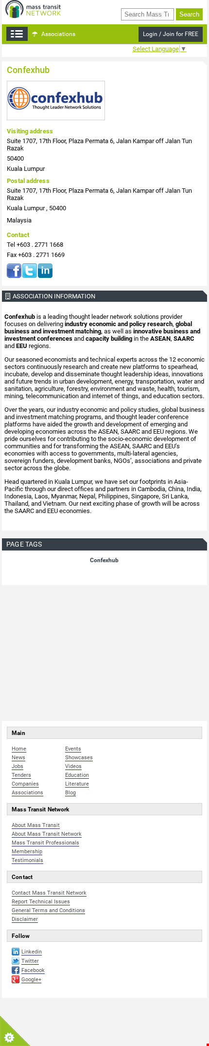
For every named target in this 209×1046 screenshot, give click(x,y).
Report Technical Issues (41, 902)
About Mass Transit (36, 825)
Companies (25, 784)
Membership (27, 851)
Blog (70, 792)
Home (19, 749)
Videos (73, 766)
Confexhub (104, 560)
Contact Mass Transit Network (49, 893)
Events (73, 749)
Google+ (31, 979)
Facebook (14, 270)
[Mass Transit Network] (33, 8)
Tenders (21, 775)
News (18, 757)
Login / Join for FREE (170, 34)
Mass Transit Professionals (45, 843)
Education (77, 775)
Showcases (79, 757)
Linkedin (31, 952)
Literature (77, 784)
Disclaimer (25, 919)
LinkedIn (45, 270)
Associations (57, 34)
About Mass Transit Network (47, 834)
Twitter (29, 270)
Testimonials (27, 860)
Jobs (17, 766)
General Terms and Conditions (48, 910)
